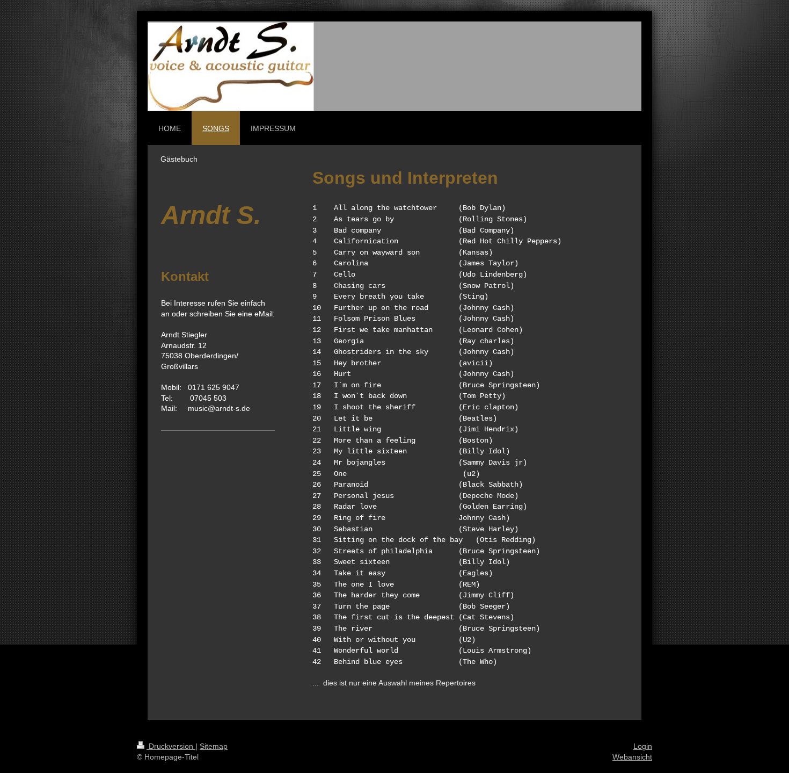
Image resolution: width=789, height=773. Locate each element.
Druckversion (171, 746)
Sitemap (214, 746)
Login (642, 746)
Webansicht (632, 757)
